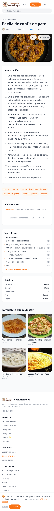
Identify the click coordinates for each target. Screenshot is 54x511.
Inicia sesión (10, 209)
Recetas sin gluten (11, 194)
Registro (35, 4)
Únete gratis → (8, 456)
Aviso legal (6, 478)
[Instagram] (3, 411)
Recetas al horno (11, 189)
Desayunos (6, 429)
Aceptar (15, 506)
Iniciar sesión (7, 460)
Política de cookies (9, 474)
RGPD (4, 482)
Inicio (4, 19)
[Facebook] (7, 411)
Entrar (25, 4)
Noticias (5, 441)
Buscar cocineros (9, 452)
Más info (5, 507)
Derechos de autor (10, 486)
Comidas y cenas (30, 194)
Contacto (5, 490)
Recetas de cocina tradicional (34, 189)
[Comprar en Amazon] (48, 241)
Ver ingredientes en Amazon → (18, 269)
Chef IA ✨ (6, 437)
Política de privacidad (11, 470)
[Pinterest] (11, 411)
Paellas (44, 194)
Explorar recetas (9, 421)
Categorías (12, 19)
